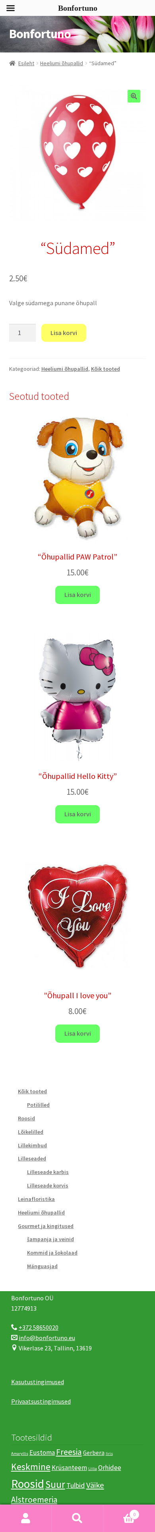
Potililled (38, 1104)
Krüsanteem (69, 1467)
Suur (55, 1484)
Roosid (26, 1118)
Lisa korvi (63, 333)
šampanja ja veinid (50, 1239)
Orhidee (109, 1467)
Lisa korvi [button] (77, 594)
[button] (134, 96)
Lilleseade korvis (47, 1185)
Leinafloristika (36, 1199)
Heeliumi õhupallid (61, 63)
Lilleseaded (32, 1158)
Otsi (77, 1518)
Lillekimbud (32, 1145)
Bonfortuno (40, 34)
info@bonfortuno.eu (47, 1338)
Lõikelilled (30, 1131)
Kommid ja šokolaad (52, 1252)
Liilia (92, 1468)
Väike (95, 1485)
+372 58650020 (38, 1327)
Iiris (109, 1453)
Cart (119, 1511)
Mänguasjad (42, 1266)
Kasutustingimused (37, 1382)
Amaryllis (19, 1453)
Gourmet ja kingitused (46, 1226)
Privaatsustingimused (41, 1401)
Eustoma (42, 1452)
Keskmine (30, 1466)
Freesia (69, 1452)
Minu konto (26, 1518)
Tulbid (75, 1485)
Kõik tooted (105, 368)
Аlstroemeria (34, 1499)
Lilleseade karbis (48, 1172)
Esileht (26, 63)
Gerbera (94, 1452)
